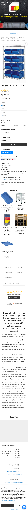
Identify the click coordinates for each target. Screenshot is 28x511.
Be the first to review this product (14, 294)
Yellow (4, 115)
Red (4, 112)
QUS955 (6, 179)
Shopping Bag (8, 277)
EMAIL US (12, 353)
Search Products (8, 267)
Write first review (14, 297)
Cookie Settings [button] (14, 509)
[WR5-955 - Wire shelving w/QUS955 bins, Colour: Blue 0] (14, 63)
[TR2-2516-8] (21, 198)
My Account (19, 267)
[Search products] (26, 44)
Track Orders (8, 272)
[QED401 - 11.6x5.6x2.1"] (7, 198)
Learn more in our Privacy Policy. (8, 500)
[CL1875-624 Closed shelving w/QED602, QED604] (7, 220)
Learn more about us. (5, 502)
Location (8, 2)
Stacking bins (13, 37)
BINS (7, 37)
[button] (6, 132)
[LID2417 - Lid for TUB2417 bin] (7, 244)
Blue (4, 105)
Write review (10, 90)
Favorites (19, 272)
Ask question (16, 90)
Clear (4, 108)
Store (2, 37)
